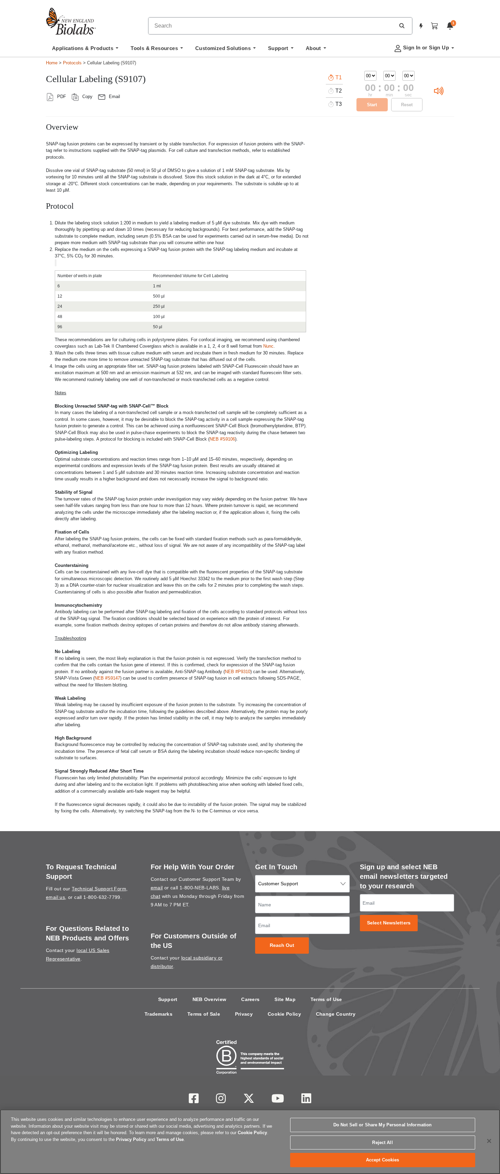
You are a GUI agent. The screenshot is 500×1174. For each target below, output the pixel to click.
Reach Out (282, 945)
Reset (407, 104)
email (157, 887)
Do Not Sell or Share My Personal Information (382, 1124)
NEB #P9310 (237, 671)
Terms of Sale (203, 1014)
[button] (401, 25)
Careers (250, 999)
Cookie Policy (284, 1014)
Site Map (284, 999)
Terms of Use (326, 999)
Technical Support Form (99, 888)
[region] (250, 1141)
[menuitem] (85, 50)
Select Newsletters (389, 922)
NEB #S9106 (222, 439)
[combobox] (271, 26)
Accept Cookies (382, 1159)
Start (372, 104)
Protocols (72, 62)
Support (168, 999)
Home (51, 62)
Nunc (268, 346)
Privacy (244, 1014)
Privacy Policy (131, 1139)
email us (55, 897)
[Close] (489, 1140)
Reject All (382, 1142)
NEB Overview (210, 999)
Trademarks (158, 1014)
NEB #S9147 (107, 678)
